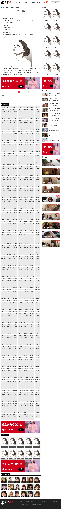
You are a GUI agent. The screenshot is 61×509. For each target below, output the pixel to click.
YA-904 (9, 324)
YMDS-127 (32, 361)
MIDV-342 (14, 282)
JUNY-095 (37, 192)
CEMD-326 (3, 304)
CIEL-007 (31, 184)
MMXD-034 (15, 188)
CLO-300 (26, 142)
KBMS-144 (32, 401)
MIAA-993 (20, 107)
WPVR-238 (26, 300)
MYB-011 (37, 122)
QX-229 (31, 364)
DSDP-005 (20, 138)
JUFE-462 (3, 344)
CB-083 (26, 357)
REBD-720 (20, 410)
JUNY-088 (3, 263)
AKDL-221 (37, 232)
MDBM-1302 (3, 368)
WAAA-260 (3, 254)
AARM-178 (32, 276)
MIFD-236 (3, 276)
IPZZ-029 (9, 348)
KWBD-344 (15, 287)
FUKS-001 (3, 289)
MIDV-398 (14, 177)
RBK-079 (3, 195)
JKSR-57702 (9, 381)
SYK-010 (14, 129)
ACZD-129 (9, 120)
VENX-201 (37, 403)
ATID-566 (3, 192)
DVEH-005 (32, 258)
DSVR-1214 (20, 359)
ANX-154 (31, 217)
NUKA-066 (20, 122)
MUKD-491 (32, 111)
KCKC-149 (26, 118)
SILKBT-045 (37, 390)
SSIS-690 (26, 304)
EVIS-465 (20, 337)
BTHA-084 (31, 155)
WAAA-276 (37, 157)
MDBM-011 (26, 366)
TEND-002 (15, 116)
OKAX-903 (15, 313)
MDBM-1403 (20, 368)
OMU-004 (9, 232)
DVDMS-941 (9, 342)
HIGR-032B (9, 412)
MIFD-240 (3, 184)
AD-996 (3, 375)
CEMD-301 (20, 394)
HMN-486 (26, 109)
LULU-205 (14, 335)
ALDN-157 (9, 300)
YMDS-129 (9, 368)
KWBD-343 (37, 271)
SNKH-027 (32, 285)
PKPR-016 (26, 162)
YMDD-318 (9, 252)
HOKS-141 (20, 348)
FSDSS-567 (15, 234)
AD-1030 (9, 230)
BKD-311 (3, 166)
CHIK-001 (9, 289)
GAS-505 (3, 153)
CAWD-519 (15, 263)
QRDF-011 (9, 225)
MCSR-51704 (37, 379)
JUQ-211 (9, 315)
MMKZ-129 (20, 179)
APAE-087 (26, 221)
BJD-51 (37, 263)
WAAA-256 (20, 274)
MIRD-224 (9, 287)
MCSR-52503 (9, 293)
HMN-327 (3, 300)
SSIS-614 (3, 405)
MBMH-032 (9, 116)
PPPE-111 (15, 333)
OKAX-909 (37, 210)
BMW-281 (20, 271)
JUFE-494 (31, 192)
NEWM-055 (15, 219)
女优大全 (27, 2)
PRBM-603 (15, 206)
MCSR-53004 (37, 201)
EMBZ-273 (32, 263)
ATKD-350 (37, 267)
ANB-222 (37, 173)
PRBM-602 (15, 203)
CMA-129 (37, 208)
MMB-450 (3, 245)
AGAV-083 (47, 74)
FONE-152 (56, 47)
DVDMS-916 (47, 60)
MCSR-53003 (31, 201)
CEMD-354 (37, 212)
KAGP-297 (20, 146)
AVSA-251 (9, 212)
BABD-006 (3, 168)
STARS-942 (26, 133)
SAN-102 (31, 353)
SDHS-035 (26, 124)
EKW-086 (37, 234)
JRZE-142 (37, 287)
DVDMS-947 (32, 280)
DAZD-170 (3, 324)
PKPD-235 (9, 247)
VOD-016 (31, 243)
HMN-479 (20, 109)
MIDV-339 (14, 280)
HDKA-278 (26, 289)
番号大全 (21, 2)
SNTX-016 (56, 60)
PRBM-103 (15, 296)
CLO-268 (3, 285)
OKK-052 (26, 388)
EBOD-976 (3, 342)
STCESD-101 (26, 355)
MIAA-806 (3, 247)
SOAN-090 (26, 280)
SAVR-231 (9, 355)
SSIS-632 (31, 324)
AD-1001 (9, 375)
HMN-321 (26, 399)
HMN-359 (26, 331)
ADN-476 (26, 177)
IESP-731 (26, 127)
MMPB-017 (9, 138)
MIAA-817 (9, 335)
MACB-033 (37, 350)
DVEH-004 (37, 269)
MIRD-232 (14, 107)
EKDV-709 (31, 221)
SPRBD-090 (37, 412)
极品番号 (33, 2)
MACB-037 (26, 201)
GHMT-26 (9, 370)
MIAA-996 (3, 109)
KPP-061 (14, 355)
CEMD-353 (32, 210)
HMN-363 (14, 315)
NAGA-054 (9, 392)
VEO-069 (14, 269)
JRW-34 (14, 173)
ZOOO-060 (32, 388)
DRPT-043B (26, 236)
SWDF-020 (20, 263)
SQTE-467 (37, 252)
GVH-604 (20, 142)
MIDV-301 (20, 258)
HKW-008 (20, 256)
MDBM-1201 (37, 366)
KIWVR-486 (20, 230)
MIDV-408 (20, 175)
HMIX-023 (20, 223)
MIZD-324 (26, 320)
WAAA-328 (32, 142)
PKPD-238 (3, 252)
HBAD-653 (3, 243)
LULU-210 (26, 258)
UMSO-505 (9, 217)
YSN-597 (37, 265)
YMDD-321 (26, 274)
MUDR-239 (15, 111)
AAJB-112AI (32, 394)
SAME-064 (9, 188)
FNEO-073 (9, 195)
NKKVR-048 (3, 416)
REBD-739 (15, 322)
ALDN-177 (26, 208)
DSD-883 (26, 146)
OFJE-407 (20, 300)
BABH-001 (9, 291)
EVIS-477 (26, 179)
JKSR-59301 (32, 197)
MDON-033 (37, 243)
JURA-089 (9, 122)
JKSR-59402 (15, 212)
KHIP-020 (37, 142)
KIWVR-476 (15, 350)
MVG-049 (14, 346)
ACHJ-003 (26, 394)
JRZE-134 (31, 359)
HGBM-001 (20, 298)
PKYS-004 (32, 278)
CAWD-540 (26, 195)
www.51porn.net (16, 13)
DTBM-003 (9, 206)
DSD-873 (9, 258)
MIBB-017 (37, 326)
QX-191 (37, 357)
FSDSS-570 (32, 234)
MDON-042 (32, 149)
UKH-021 (3, 388)
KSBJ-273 (26, 135)
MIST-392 (31, 410)
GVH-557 (31, 162)
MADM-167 (3, 315)
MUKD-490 (20, 111)
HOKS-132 (15, 403)
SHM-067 (9, 201)
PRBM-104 (3, 296)
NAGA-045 (26, 392)
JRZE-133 (20, 383)
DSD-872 (26, 254)
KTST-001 (3, 293)
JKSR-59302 (20, 203)
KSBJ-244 (26, 335)
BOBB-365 (37, 401)
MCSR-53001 (26, 206)
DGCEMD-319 (31, 342)
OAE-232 (14, 320)
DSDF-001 (20, 291)
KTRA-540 (26, 219)
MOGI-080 (26, 372)
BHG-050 (20, 219)
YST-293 (3, 265)
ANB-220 (9, 267)
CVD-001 (26, 263)
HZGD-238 (37, 410)
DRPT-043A (37, 236)
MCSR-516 (47, 47)
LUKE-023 (37, 217)
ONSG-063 (9, 311)
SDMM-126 (3, 377)
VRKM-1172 (37, 149)
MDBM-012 (26, 361)
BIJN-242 (14, 265)
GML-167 (3, 124)
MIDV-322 (20, 335)
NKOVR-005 (32, 230)
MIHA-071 (14, 291)
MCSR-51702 (14, 379)
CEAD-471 (20, 401)
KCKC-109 (37, 355)
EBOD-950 (9, 331)
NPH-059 (20, 118)
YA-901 (31, 322)
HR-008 (20, 241)
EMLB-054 (9, 320)
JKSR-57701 (26, 379)
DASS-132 (37, 309)
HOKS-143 (3, 313)
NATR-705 (9, 210)
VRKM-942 (37, 282)
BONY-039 (9, 410)
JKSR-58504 (20, 293)
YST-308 (37, 129)
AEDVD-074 (37, 131)
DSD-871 (20, 254)
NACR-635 (3, 370)
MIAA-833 (37, 254)
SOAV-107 (20, 135)
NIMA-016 (14, 271)
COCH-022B (32, 412)
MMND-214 (9, 245)
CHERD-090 (20, 120)
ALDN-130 (15, 394)
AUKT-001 (37, 333)
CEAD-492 (37, 298)
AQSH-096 (26, 326)
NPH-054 (14, 118)
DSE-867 (26, 131)
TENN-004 (26, 414)
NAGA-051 (15, 392)
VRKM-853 (20, 416)
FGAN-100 (26, 120)
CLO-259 (20, 381)
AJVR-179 (37, 405)
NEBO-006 (15, 157)
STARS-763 (32, 372)
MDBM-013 (37, 364)
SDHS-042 (15, 124)
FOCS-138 (3, 173)
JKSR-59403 (3, 206)
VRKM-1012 (37, 199)
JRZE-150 (20, 153)
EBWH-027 (37, 109)
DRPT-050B (9, 162)
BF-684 (3, 274)
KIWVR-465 (9, 350)
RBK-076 (9, 190)
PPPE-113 (9, 326)
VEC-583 (31, 331)
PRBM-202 (3, 302)
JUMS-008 (15, 399)
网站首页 (21, 501)
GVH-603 (14, 144)
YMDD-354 (37, 140)
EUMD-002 (37, 372)
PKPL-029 (9, 280)
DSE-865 (9, 133)
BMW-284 (31, 157)
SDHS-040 (20, 124)
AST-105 (14, 254)
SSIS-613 (9, 399)
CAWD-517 (9, 263)
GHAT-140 (3, 278)
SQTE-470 (15, 274)
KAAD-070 (3, 122)
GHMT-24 (20, 370)
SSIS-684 (26, 311)
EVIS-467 (31, 269)
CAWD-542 (20, 177)
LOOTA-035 (37, 155)
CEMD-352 (3, 219)
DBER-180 (37, 221)
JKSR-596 (9, 203)
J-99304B (14, 383)
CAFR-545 (3, 232)
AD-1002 (20, 375)
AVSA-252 (31, 219)
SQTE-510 (15, 138)
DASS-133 (32, 309)
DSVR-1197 (37, 383)
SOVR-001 (3, 392)
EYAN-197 (37, 344)
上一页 (15, 91)
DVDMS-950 (3, 258)
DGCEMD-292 (9, 383)
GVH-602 (14, 149)
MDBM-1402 (20, 366)
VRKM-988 (37, 223)
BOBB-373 (3, 346)
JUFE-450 (26, 276)
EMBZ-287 (37, 144)
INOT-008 (31, 186)
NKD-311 (9, 144)
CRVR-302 (32, 153)
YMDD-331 (9, 164)
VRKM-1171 (20, 149)
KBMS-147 (3, 309)
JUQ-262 (26, 315)
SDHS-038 (3, 127)
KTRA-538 (26, 217)
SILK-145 (20, 127)
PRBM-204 (37, 296)
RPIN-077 (14, 151)
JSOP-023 (31, 405)
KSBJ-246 (26, 269)
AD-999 (9, 372)
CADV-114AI (32, 390)
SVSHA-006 (3, 234)
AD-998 (14, 375)
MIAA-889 (31, 175)
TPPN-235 (15, 311)
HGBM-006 (3, 199)
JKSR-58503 (3, 298)
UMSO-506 (9, 223)
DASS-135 (3, 311)
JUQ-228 (3, 348)
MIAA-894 (20, 184)
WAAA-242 (9, 269)
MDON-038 (32, 164)
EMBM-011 (15, 278)
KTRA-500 (26, 405)
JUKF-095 (14, 353)
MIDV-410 (14, 184)
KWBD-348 (9, 157)
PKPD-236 (20, 243)
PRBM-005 (32, 203)
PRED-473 (9, 333)
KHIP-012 (3, 221)
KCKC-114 (15, 232)
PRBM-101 (26, 302)
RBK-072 (26, 267)
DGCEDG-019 (37, 151)
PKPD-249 (15, 175)
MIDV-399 (26, 188)
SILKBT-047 (20, 364)
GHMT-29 (26, 370)
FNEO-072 (3, 197)
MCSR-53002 (31, 206)
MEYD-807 (15, 342)
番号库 (12, 7)
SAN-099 (37, 353)
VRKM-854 (3, 383)
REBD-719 (9, 416)
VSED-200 (37, 414)
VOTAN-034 (9, 357)
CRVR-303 (3, 201)
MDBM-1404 (3, 364)
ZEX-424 (37, 230)
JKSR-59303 (26, 212)
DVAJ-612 (14, 348)
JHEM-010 (26, 173)
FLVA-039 (31, 109)
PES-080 (9, 274)
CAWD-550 (37, 190)
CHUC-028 (37, 359)
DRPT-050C (3, 162)
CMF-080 (26, 225)
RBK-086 (3, 140)
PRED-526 (3, 107)
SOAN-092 (15, 164)
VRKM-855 (15, 381)
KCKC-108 (26, 383)
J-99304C (31, 381)
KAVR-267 (31, 416)
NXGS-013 (37, 285)
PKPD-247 (37, 164)
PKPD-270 (26, 138)
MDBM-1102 (9, 366)
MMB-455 (31, 265)
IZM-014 (20, 355)
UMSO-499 (26, 324)
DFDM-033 (9, 256)
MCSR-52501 (20, 296)
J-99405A (3, 116)
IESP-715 (26, 234)
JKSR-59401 (26, 203)
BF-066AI (3, 390)
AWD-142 (37, 256)
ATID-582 (31, 146)
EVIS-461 (9, 254)
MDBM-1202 (9, 364)
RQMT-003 (32, 311)
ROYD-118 (26, 401)
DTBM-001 (20, 302)
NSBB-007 (32, 348)
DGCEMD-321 (37, 342)
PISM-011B (20, 412)
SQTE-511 (31, 144)
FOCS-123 (15, 331)
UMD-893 (26, 122)
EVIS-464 (31, 326)
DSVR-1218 (26, 377)
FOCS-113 (31, 392)
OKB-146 (20, 234)
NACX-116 (31, 368)
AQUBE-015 (37, 381)
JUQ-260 (37, 346)
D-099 (26, 199)
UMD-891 (9, 127)
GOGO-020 (32, 267)
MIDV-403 (9, 177)
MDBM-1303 (9, 361)
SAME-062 (20, 192)
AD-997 (14, 372)
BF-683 (3, 269)
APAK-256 (31, 212)
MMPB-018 (15, 146)
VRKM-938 (26, 298)
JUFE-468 (31, 287)
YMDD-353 (15, 135)
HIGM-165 (31, 127)
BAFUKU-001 (37, 289)
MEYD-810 (37, 337)
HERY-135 (20, 217)
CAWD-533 (37, 274)
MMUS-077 (26, 168)
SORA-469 (26, 166)
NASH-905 (3, 217)
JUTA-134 (14, 195)
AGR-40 (3, 175)
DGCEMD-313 (26, 232)
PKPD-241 (3, 280)
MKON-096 (3, 149)
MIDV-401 (14, 190)
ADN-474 (9, 184)
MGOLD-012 (20, 388)
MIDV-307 (26, 247)
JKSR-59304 (20, 206)
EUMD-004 (15, 377)
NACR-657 (15, 289)
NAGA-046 (20, 392)
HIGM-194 (37, 120)
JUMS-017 (37, 313)
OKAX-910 (20, 221)
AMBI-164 (37, 375)
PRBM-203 (15, 298)
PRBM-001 (9, 296)
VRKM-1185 (26, 149)
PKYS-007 (32, 138)
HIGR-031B (15, 412)
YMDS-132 (9, 243)
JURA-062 (20, 236)
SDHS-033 (9, 124)
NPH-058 (3, 118)
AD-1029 (3, 230)
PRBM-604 (37, 197)
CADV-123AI (15, 390)
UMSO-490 (3, 403)
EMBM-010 (3, 287)
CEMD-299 (9, 403)
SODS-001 (15, 414)
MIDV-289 (3, 326)
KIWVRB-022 (26, 416)
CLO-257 (26, 381)
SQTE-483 (37, 162)
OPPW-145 (15, 223)
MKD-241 (20, 252)
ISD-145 (26, 337)
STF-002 (20, 285)
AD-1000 (37, 377)
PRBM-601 (3, 203)
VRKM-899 (9, 241)
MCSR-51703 (31, 379)
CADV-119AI (26, 390)
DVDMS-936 (37, 247)
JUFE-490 (37, 184)
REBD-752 (9, 155)
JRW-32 (20, 245)
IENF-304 (20, 129)
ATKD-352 (9, 197)
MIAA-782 (31, 333)
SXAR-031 (3, 157)
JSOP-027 (3, 223)
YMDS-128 (37, 361)
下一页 (26, 91)
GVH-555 (9, 214)
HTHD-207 (15, 236)
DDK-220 (3, 335)
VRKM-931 (32, 282)
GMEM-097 (32, 225)
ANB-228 (9, 135)
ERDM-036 (37, 335)
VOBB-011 (3, 350)
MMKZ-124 (20, 247)
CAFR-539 (20, 357)
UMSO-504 (9, 219)
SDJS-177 (20, 414)
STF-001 (37, 276)
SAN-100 (26, 353)
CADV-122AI (20, 390)
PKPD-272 (37, 146)
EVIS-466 (37, 280)
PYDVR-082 (9, 118)
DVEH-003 (32, 245)
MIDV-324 (20, 265)
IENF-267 (20, 155)
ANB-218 (26, 252)
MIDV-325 (20, 280)
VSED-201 (32, 414)
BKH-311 (3, 188)
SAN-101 (20, 353)
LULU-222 (9, 179)
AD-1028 (14, 230)
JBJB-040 (31, 357)
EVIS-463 (37, 245)
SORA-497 (9, 149)
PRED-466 (9, 346)
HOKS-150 (37, 225)
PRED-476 (20, 333)
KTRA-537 (26, 223)
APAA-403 (31, 403)
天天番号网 (8, 7)
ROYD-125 (15, 304)
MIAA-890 (26, 190)
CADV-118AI (37, 394)
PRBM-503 (20, 212)
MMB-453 (14, 276)
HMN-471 (14, 109)
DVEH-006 (3, 267)
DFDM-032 (26, 350)
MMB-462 (14, 179)
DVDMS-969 (20, 344)
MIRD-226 (9, 344)
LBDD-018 (15, 357)
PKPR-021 (9, 146)
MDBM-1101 (15, 368)
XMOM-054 (32, 298)
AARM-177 (20, 320)
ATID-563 (37, 195)
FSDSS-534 (37, 388)
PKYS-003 (26, 243)
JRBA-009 (37, 219)
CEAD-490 (9, 304)
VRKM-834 (26, 359)
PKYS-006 (20, 168)
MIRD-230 (3, 186)
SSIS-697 (20, 324)
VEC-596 (26, 164)
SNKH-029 (15, 201)
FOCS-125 (15, 309)
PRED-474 (3, 333)
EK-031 (9, 129)
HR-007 (31, 355)
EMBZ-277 (37, 168)
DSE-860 (31, 133)
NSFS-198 (20, 210)
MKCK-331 (32, 337)
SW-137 (3, 131)
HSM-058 (20, 116)
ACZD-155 (15, 120)
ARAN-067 (15, 225)
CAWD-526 (9, 271)
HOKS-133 (15, 401)
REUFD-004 (26, 375)
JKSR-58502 (26, 293)
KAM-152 (9, 109)
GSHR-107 (20, 322)
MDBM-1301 (15, 361)
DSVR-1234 (9, 234)
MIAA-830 (20, 287)
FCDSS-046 (32, 241)
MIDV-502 (26, 107)
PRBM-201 (9, 302)
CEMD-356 (26, 214)
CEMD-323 (20, 309)
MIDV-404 (31, 190)
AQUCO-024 (26, 116)
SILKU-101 (9, 140)
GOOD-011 (37, 416)
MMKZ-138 (15, 142)
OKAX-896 (3, 401)
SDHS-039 (37, 127)
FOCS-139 (37, 177)
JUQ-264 (9, 309)
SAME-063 (20, 188)
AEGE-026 (26, 230)
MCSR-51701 (9, 379)
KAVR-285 (20, 282)
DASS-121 (15, 405)
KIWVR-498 (3, 241)
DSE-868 (37, 133)
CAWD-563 (37, 186)
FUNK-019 (15, 256)
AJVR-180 (9, 414)
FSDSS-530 (15, 388)
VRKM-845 (3, 353)
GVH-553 (20, 214)
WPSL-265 (15, 359)
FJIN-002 (37, 138)
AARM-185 (32, 177)
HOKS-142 (37, 324)
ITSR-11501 (15, 302)
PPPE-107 (15, 326)
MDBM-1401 (15, 364)
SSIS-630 (20, 399)
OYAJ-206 (3, 133)
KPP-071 (9, 131)
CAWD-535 (32, 271)
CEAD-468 (37, 399)
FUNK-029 (3, 164)
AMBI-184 (9, 151)
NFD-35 (9, 173)
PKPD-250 (3, 179)
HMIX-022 (31, 302)
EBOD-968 (3, 331)
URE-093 (26, 309)
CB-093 (3, 129)
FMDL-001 (3, 291)
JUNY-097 (3, 177)
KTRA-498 (26, 403)
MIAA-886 (26, 175)
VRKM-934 (32, 320)
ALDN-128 (20, 403)
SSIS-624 (3, 399)
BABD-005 (15, 166)
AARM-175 (20, 331)
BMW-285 (9, 192)
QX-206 (3, 359)
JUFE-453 (31, 274)
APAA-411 (15, 221)
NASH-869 (26, 348)
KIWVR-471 (20, 377)
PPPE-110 (37, 331)
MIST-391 (26, 410)
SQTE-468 (15, 243)
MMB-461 (31, 179)
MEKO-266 (38, 100)
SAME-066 (15, 197)
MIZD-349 (31, 107)
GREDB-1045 (3, 412)
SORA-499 (9, 142)
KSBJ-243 (15, 337)
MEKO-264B (6, 100)
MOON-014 (15, 133)
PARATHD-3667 (9, 353)
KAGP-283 (3, 208)
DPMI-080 (26, 346)
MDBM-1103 (20, 361)
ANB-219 (26, 256)
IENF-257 (37, 241)
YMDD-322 (37, 278)
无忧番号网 (7, 503)
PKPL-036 (31, 135)
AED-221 (14, 140)
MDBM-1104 (15, 366)
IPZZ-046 (31, 346)
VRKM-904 (9, 236)
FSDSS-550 (26, 241)
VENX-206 (32, 304)
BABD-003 (3, 271)
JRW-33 (26, 265)
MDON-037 (9, 166)
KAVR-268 (31, 377)
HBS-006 (37, 116)
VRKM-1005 (26, 153)
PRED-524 (26, 111)
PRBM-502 (37, 206)
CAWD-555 (15, 192)
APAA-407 (20, 313)
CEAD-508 (20, 208)
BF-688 (20, 186)
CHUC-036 (15, 186)
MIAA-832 (26, 287)
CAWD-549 (26, 186)
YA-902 (14, 324)
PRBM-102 (26, 296)
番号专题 (39, 2)
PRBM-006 (20, 199)
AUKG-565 (32, 256)
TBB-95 (14, 370)
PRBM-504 (9, 199)
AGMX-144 (15, 300)
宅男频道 (49, 501)
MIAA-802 (14, 252)
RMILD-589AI (14, 162)
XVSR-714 (32, 166)
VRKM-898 (20, 232)
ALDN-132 (9, 394)
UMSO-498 (20, 311)
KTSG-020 (20, 164)
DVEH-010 (15, 168)
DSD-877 (9, 175)
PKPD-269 (20, 151)
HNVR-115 (37, 111)
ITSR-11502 (32, 300)
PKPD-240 (3, 256)
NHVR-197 (37, 320)
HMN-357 (26, 342)
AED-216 (14, 267)
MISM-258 (3, 320)
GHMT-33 (37, 370)
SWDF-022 (20, 201)
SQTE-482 (20, 162)
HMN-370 (20, 342)
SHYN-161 (20, 133)
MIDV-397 (31, 188)
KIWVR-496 (15, 285)
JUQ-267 (9, 313)
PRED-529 (3, 111)
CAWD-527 (20, 267)
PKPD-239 (32, 254)
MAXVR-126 (32, 366)
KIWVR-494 (26, 282)
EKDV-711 (15, 208)
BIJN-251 (3, 138)
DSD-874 (9, 265)
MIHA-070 (3, 355)
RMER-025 (20, 304)
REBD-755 (37, 153)
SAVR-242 (9, 322)
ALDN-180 (3, 212)
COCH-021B (3, 414)
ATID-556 (26, 271)
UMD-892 (14, 127)
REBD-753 (3, 155)
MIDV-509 (9, 107)
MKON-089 (20, 173)
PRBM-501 (37, 203)
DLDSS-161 (9, 388)
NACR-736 (3, 151)
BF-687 (20, 195)
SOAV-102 (26, 157)
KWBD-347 (9, 186)
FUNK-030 (37, 179)
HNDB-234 (37, 315)
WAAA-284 (26, 192)
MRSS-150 (26, 151)
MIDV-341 (31, 252)
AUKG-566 (3, 282)
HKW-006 (20, 350)
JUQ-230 (20, 315)
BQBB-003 (37, 348)
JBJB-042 (26, 278)
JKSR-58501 (32, 296)
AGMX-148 (20, 225)
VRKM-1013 (32, 199)
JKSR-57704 (20, 379)
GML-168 (37, 118)
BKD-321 (3, 146)
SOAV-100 (20, 269)
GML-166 (31, 124)
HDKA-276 (26, 368)
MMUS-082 (3, 144)
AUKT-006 (3, 135)
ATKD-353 (3, 190)
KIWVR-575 (37, 124)
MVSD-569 (9, 111)
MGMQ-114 (3, 225)
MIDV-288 (47, 20)
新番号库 (45, 2)
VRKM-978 (32, 223)
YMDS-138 (9, 168)
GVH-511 (37, 392)
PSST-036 (15, 199)
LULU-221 (31, 168)
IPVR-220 (14, 416)
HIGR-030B (26, 412)
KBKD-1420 (20, 131)
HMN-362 (26, 313)
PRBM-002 (15, 293)
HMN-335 (26, 333)
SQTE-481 (20, 166)
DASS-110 (3, 410)
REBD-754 (15, 155)
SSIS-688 (37, 304)
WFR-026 (3, 236)
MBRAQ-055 (32, 129)
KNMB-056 (32, 195)
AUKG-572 (32, 173)
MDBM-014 (3, 366)
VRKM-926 (26, 322)
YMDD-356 (20, 140)
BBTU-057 (20, 326)
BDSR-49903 (37, 293)
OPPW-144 (15, 217)
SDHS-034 (32, 122)
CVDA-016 (3, 361)
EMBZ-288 (26, 144)
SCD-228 (26, 140)
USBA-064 (15, 214)
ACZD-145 (3, 120)
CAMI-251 (3, 357)
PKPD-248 (20, 157)
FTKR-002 (26, 291)
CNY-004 (31, 214)
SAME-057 (20, 197)
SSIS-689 (37, 322)
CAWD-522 (20, 276)
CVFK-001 (31, 289)
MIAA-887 (37, 175)
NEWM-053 (32, 208)
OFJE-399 (9, 405)
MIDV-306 (26, 245)
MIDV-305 (9, 276)
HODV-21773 (31, 151)
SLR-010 (26, 364)
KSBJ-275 (37, 135)
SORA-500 (3, 142)
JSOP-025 (37, 311)
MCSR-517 (3, 381)
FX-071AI (9, 390)
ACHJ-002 (3, 394)
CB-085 (14, 241)
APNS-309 (37, 302)
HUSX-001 (37, 300)
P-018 (32, 131)
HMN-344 (20, 405)
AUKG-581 (20, 144)
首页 (17, 2)
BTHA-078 (31, 383)
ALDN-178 (26, 210)
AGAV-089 (3, 214)
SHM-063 (31, 350)
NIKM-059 (31, 291)
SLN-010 (14, 131)
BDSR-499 (32, 293)
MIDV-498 (37, 107)
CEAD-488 (32, 315)
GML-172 (14, 122)
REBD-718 (15, 410)
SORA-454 (20, 346)
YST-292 (31, 236)
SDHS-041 (26, 129)
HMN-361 (31, 344)
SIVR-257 (9, 285)
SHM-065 (20, 278)
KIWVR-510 (26, 285)
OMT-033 (9, 278)
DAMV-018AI (26, 155)
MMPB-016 (32, 140)
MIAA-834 (31, 335)
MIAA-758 (9, 337)
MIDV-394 (20, 190)
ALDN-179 (3, 210)
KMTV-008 (37, 291)
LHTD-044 (31, 116)
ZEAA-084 (15, 153)
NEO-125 (3, 372)
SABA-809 (56, 74)
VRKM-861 (3, 322)
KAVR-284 (9, 153)
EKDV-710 (15, 210)
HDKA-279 (20, 289)
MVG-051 (14, 258)
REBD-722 (37, 368)
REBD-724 (32, 375)
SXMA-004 (26, 184)
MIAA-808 (3, 337)
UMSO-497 (32, 313)
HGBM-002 (9, 298)
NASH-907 (37, 214)
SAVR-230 (20, 372)
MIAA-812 (31, 247)
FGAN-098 (32, 120)
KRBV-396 (26, 344)
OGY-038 (9, 359)
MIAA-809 (14, 245)
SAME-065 (26, 197)
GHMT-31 (31, 370)
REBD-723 (9, 377)
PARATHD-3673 (31, 232)
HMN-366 (14, 344)
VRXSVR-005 (3, 379)
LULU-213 (37, 258)
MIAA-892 (37, 188)
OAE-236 (31, 399)
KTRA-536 (9, 221)
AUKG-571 (37, 166)
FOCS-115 (9, 401)
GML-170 (31, 118)
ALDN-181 (9, 208)
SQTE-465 (15, 247)
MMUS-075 (9, 282)
